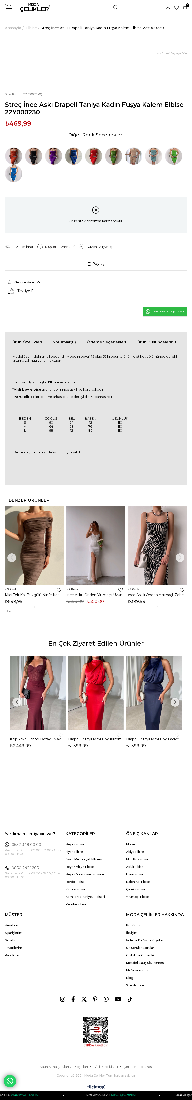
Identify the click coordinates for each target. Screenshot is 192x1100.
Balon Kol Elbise (138, 882)
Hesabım (11, 925)
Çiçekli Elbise (136, 889)
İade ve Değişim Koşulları (145, 940)
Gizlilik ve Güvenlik (140, 955)
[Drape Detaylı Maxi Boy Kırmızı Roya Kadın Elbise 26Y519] (96, 693)
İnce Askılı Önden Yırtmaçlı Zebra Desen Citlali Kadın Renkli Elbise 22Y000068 (157, 595)
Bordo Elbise (75, 882)
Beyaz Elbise (75, 844)
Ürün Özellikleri (27, 342)
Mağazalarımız (137, 970)
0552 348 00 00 (26, 844)
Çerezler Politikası (138, 1067)
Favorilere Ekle (59, 590)
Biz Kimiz (133, 925)
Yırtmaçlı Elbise (137, 897)
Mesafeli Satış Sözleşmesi (145, 963)
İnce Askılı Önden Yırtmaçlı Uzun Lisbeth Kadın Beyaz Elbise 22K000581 (96, 595)
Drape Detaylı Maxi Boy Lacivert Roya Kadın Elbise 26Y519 (154, 739)
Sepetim (11, 940)
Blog (130, 978)
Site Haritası (135, 985)
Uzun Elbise (135, 874)
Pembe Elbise (76, 904)
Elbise (130, 844)
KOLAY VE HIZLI (93, 1095)
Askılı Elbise (135, 867)
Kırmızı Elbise (76, 889)
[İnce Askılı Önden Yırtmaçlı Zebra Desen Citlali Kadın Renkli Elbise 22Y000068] (157, 545)
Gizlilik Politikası (106, 1067)
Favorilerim (13, 948)
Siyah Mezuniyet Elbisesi (84, 859)
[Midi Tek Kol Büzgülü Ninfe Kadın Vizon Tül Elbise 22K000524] (34, 545)
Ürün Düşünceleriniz (157, 342)
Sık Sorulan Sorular (140, 948)
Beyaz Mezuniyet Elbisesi (85, 874)
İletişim (132, 933)
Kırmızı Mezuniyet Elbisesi (85, 897)
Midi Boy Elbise (137, 859)
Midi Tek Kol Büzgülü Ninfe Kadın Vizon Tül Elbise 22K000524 (34, 595)
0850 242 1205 (25, 868)
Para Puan (12, 955)
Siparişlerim (13, 933)
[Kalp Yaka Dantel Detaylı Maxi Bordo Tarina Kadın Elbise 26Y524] (38, 693)
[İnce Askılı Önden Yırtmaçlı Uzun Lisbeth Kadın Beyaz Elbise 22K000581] (96, 545)
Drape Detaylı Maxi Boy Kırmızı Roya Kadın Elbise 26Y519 (96, 739)
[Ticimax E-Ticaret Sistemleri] (96, 1087)
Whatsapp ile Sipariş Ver (169, 311)
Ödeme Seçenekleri (106, 342)
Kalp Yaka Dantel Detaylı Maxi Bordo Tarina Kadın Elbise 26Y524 (38, 739)
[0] (185, 8)
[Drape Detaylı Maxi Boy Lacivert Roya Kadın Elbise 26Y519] (154, 693)
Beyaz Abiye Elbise (80, 867)
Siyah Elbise (74, 852)
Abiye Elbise (135, 852)
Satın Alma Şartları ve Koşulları (64, 1067)
